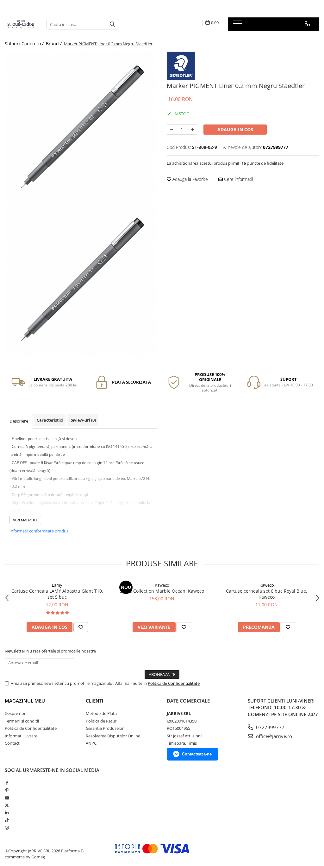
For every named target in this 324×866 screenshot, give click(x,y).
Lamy (57, 585)
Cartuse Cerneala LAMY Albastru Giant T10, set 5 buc (57, 594)
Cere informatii (238, 179)
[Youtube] (7, 798)
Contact (12, 743)
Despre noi (15, 713)
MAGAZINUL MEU (25, 700)
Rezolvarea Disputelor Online (113, 736)
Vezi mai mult (25, 520)
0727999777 (269, 727)
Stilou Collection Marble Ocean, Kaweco (162, 591)
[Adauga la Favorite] (80, 627)
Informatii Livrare (21, 736)
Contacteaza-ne (197, 754)
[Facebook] (7, 783)
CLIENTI (94, 700)
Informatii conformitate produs (38, 531)
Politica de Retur (101, 721)
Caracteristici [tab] (50, 420)
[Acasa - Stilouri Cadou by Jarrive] (21, 24)
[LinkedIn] (7, 813)
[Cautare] (112, 24)
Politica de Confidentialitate (174, 683)
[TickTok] (7, 820)
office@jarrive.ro (273, 736)
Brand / (54, 44)
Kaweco (162, 585)
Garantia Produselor (105, 728)
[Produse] (238, 25)
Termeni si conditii (22, 721)
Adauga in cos (235, 129)
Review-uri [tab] (82, 420)
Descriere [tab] (18, 421)
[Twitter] (7, 805)
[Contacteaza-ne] (307, 23)
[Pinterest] (7, 790)
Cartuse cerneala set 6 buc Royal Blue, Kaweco (266, 594)
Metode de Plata (101, 713)
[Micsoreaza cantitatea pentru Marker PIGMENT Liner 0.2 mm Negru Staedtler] (171, 129)
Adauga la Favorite (189, 179)
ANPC (91, 743)
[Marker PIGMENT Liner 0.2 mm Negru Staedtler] (81, 128)
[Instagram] (7, 828)
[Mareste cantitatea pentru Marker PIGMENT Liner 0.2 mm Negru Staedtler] (192, 129)
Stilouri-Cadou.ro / (25, 44)
